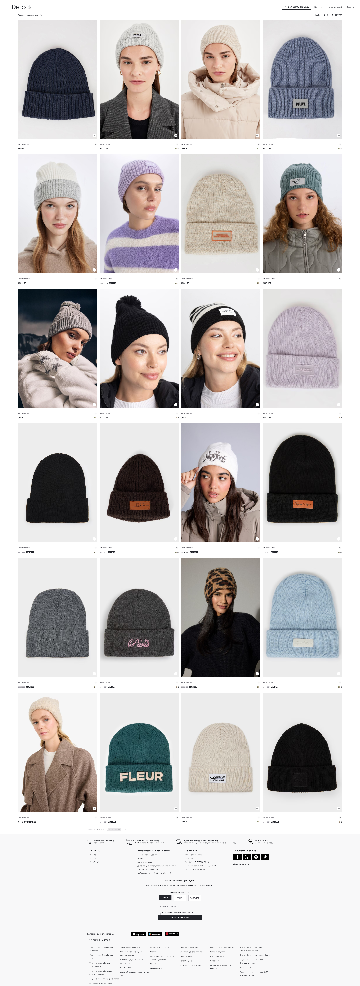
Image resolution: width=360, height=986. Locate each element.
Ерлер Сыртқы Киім (218, 952)
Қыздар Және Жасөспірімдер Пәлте (255, 955)
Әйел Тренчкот (186, 956)
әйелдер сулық (156, 969)
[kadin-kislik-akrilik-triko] (139, 213)
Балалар (195, 898)
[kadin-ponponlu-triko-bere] (57, 348)
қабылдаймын (177, 912)
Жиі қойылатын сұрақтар (147, 855)
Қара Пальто (245, 967)
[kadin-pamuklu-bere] (139, 617)
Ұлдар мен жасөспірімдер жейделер (104, 979)
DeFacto (92, 855)
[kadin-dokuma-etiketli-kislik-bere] (139, 79)
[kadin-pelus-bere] (57, 752)
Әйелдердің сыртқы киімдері (191, 952)
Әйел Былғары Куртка (189, 947)
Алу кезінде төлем (144, 862)
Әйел (165, 898)
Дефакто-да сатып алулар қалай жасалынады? (156, 866)
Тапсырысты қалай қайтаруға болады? (155, 873)
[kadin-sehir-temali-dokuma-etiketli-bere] (302, 213)
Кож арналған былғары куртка (222, 947)
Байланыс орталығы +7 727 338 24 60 (200, 866)
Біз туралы (93, 858)
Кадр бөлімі (94, 862)
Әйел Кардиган (156, 964)
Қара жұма (154, 952)
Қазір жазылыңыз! (180, 917)
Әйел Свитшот (125, 967)
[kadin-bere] (57, 79)
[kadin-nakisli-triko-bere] (220, 482)
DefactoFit (214, 961)
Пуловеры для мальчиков (130, 947)
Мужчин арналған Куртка (190, 965)
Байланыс (189, 858)
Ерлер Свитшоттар (217, 956)
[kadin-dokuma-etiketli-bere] (139, 482)
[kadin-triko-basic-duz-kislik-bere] (220, 79)
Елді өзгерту (243, 864)
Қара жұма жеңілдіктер (159, 947)
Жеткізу (140, 858)
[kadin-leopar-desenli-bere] (220, 617)
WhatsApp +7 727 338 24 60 (197, 862)
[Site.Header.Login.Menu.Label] (7, 7)
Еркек (180, 898)
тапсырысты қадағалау (149, 869)
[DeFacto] (22, 7)
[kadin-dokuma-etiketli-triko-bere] (220, 213)
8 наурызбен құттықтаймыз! (100, 983)
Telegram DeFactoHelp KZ (195, 869)
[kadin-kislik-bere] (302, 79)
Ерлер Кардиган (186, 961)
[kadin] (220, 348)
